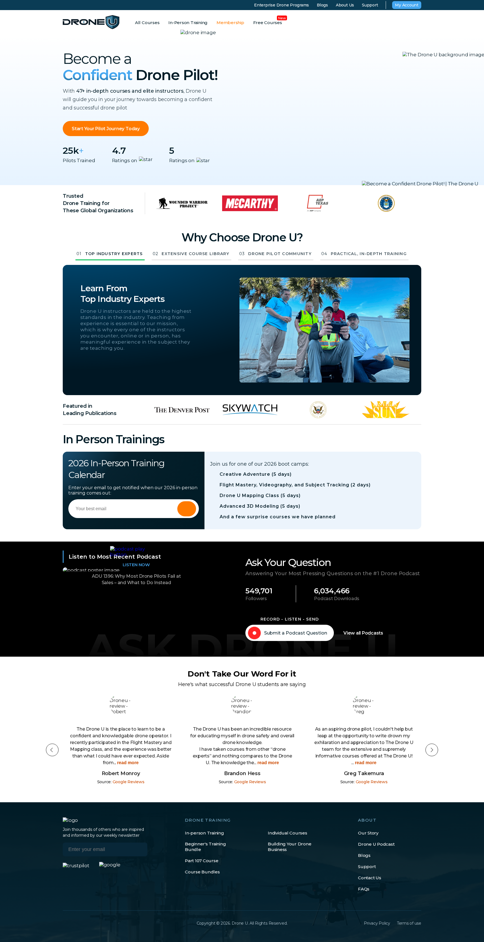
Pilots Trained (79, 160)
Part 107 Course (201, 860)
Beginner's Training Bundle (205, 846)
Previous (52, 750)
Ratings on (125, 160)
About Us (345, 5)
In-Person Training (188, 22)
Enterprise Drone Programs (281, 5)
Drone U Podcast (376, 844)
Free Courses (267, 22)
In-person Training (204, 833)
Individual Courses (287, 833)
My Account (406, 5)
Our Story (368, 833)
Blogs (322, 5)
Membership (230, 22)
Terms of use (409, 923)
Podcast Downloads (336, 598)
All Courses (147, 22)
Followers (256, 598)
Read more (146, 762)
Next (431, 750)
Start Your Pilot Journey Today (106, 128)
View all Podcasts (363, 633)
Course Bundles (202, 872)
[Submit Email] (139, 849)
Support (370, 5)
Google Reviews (129, 781)
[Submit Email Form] (186, 508)
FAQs (363, 889)
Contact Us (369, 877)
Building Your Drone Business (289, 846)
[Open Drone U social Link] (65, 923)
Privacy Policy (377, 923)
